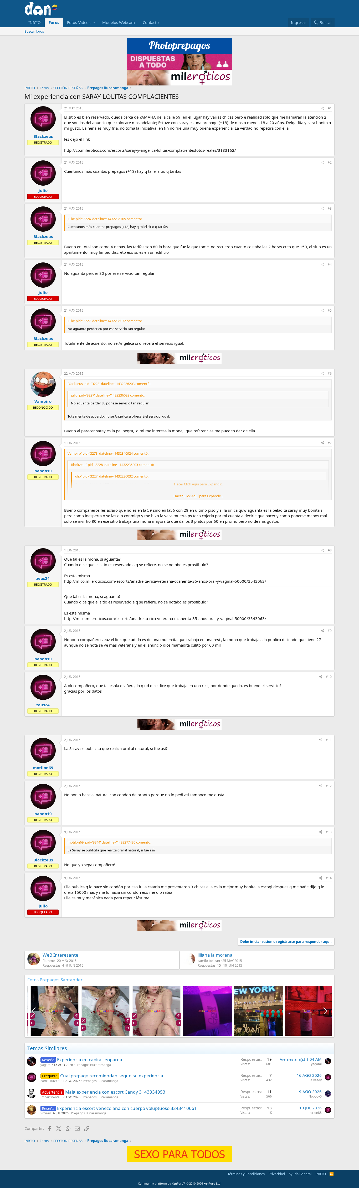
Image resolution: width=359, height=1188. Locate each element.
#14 (329, 878)
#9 (330, 630)
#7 (330, 443)
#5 (330, 310)
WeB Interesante (60, 955)
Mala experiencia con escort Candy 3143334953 (115, 1092)
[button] (94, 22)
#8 (330, 550)
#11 (329, 740)
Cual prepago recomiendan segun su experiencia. (112, 1076)
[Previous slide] (34, 1011)
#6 (330, 373)
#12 (329, 786)
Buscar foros (34, 31)
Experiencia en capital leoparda (89, 1060)
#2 (330, 162)
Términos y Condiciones (246, 1173)
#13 (329, 832)
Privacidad (277, 1173)
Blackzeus (43, 136)
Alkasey (316, 1080)
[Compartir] (322, 108)
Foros (54, 22)
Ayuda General (300, 1173)
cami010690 (49, 1081)
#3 (330, 208)
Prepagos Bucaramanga (93, 1065)
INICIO (34, 22)
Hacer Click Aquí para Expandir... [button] (198, 496)
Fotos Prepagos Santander (55, 980)
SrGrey (45, 1113)
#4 (330, 264)
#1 (330, 108)
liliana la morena (215, 955)
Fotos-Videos (78, 22)
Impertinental (50, 1097)
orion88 (316, 1112)
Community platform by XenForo (179, 1183)
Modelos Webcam (118, 22)
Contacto (151, 22)
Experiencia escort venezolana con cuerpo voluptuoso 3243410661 (127, 1108)
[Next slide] (325, 1011)
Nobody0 (315, 1096)
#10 (329, 676)
